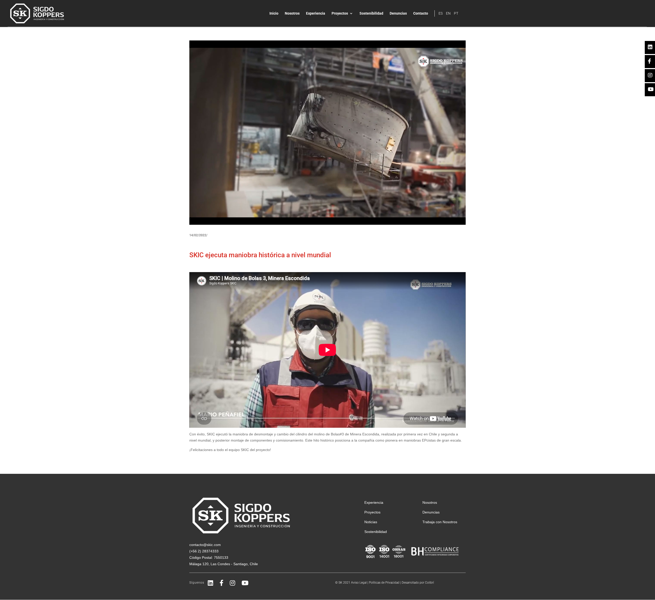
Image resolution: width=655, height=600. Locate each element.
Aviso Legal (359, 582)
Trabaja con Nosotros (439, 522)
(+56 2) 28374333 (204, 551)
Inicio (273, 13)
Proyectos (340, 13)
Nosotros (292, 13)
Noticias (370, 522)
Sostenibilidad (371, 13)
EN (448, 13)
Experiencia (315, 13)
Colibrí (429, 582)
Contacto (420, 13)
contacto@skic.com (205, 545)
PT (456, 13)
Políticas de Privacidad (384, 582)
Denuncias (398, 13)
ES (441, 13)
